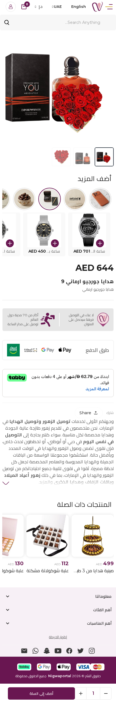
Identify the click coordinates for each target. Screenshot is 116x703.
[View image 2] (82, 156)
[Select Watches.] (49, 199)
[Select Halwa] (24, 199)
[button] (89, 234)
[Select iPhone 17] (100, 199)
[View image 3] (61, 156)
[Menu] (109, 6)
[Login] (11, 7)
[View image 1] (104, 156)
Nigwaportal (59, 676)
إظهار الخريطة (58, 637)
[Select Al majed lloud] (75, 199)
